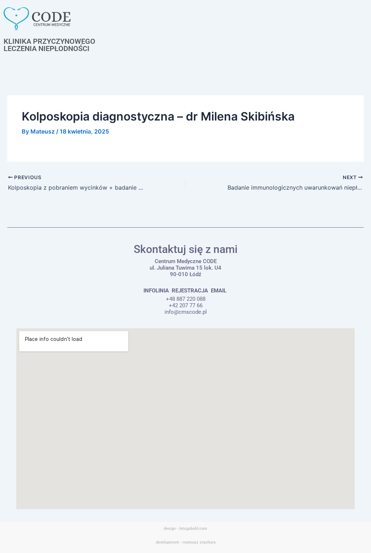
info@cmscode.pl (185, 312)
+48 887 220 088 (185, 299)
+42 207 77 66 (186, 305)
